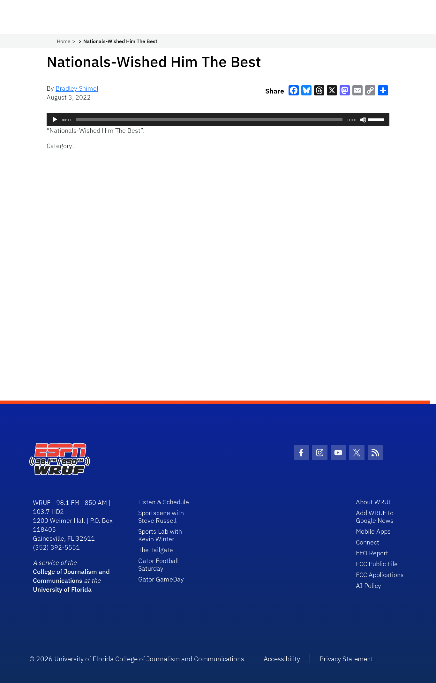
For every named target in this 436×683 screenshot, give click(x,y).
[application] (218, 119)
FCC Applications (380, 574)
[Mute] (363, 119)
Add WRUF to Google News (375, 516)
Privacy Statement (346, 658)
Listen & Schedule (163, 502)
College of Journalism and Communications (71, 576)
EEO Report (372, 553)
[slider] (377, 119)
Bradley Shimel (77, 88)
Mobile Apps (373, 531)
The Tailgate (155, 549)
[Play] (55, 119)
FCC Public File (377, 563)
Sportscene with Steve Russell (161, 516)
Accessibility (282, 658)
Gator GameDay (161, 579)
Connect (367, 542)
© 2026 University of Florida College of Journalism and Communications (136, 658)
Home (64, 41)
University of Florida (62, 589)
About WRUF (374, 502)
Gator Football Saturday (158, 564)
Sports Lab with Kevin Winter (160, 535)
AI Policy (368, 585)
